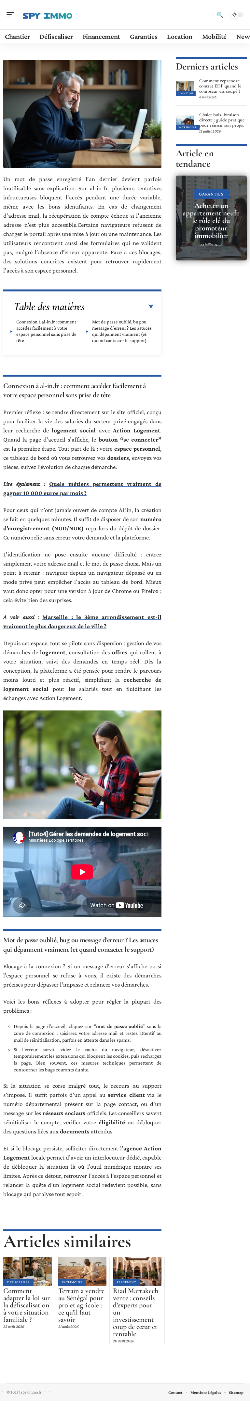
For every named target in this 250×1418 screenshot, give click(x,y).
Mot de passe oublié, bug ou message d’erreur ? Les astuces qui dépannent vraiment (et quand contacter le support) (122, 331)
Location (185, 93)
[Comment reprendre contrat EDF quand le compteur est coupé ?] (185, 88)
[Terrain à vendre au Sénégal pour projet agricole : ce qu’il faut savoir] (82, 1271)
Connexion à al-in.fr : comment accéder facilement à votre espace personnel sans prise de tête (46, 331)
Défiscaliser (18, 1282)
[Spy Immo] (47, 14)
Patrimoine (72, 1282)
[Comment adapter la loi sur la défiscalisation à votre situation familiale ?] (27, 1271)
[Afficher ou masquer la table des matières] (119, 307)
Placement (126, 1282)
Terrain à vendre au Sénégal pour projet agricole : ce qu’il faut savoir (81, 1305)
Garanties (211, 193)
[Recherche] (220, 14)
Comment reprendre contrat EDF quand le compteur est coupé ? (220, 86)
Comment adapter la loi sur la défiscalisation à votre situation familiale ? (26, 1305)
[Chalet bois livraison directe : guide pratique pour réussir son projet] (185, 123)
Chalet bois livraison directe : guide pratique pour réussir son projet (221, 120)
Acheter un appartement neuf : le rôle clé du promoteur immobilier (211, 220)
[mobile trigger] (12, 14)
